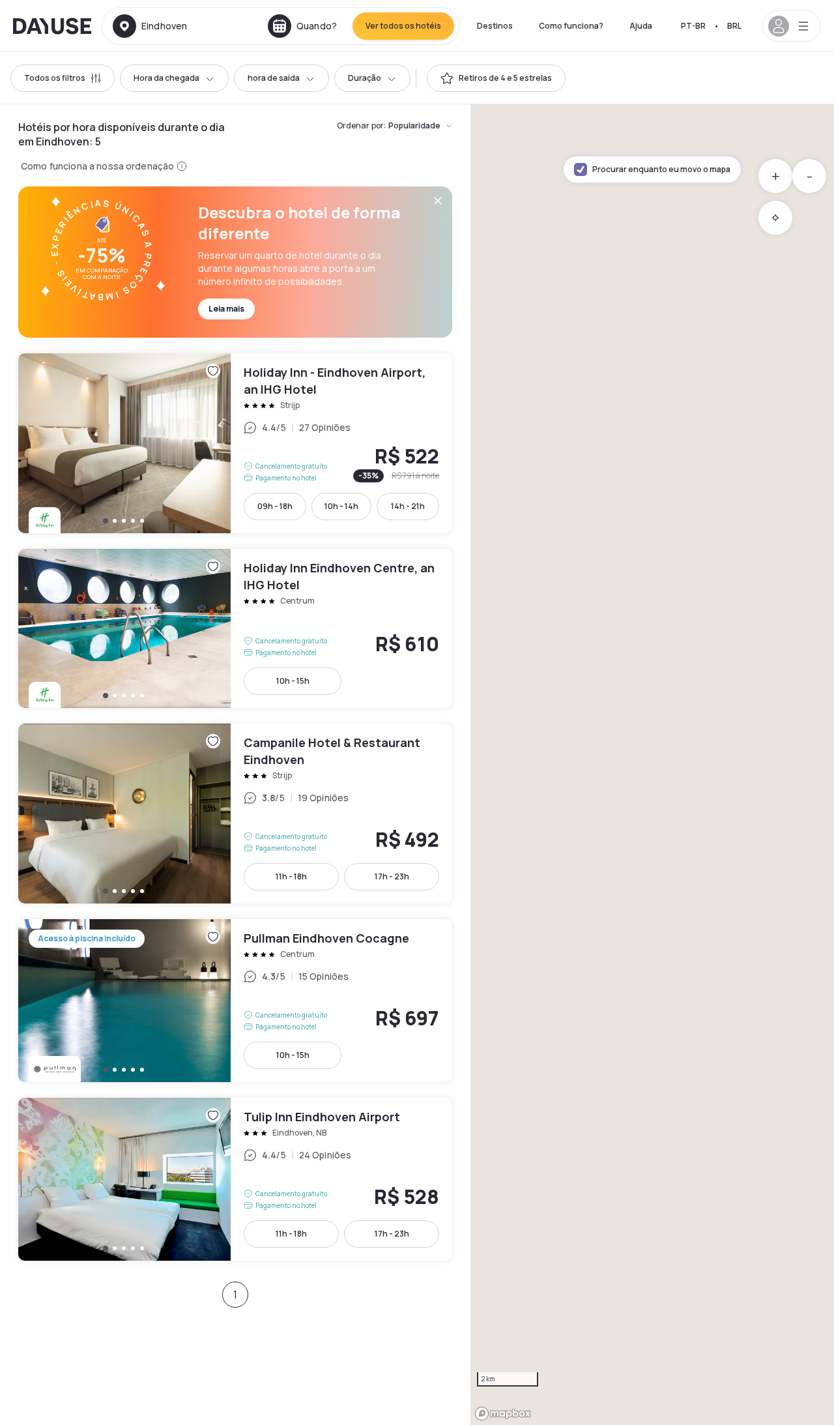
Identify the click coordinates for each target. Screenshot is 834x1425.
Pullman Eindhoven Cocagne (235, 1000)
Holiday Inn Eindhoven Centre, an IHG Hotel (235, 628)
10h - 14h (341, 506)
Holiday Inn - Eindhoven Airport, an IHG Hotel (235, 443)
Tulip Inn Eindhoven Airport (235, 1179)
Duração (364, 77)
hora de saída (274, 77)
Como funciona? (571, 25)
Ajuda (640, 25)
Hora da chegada (166, 77)
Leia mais (226, 308)
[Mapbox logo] (503, 1413)
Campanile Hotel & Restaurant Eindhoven (235, 813)
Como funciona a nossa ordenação (97, 166)
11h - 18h (291, 876)
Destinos (495, 25)
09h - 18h (275, 506)
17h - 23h (392, 876)
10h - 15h (292, 680)
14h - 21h (408, 506)
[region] (652, 764)
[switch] (496, 78)
